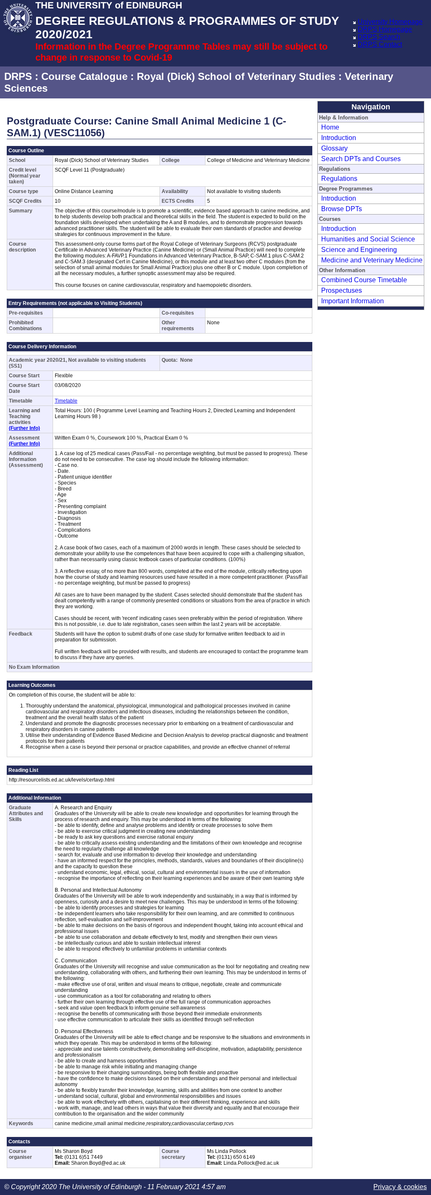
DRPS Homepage (385, 29)
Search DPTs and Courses (361, 158)
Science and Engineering (359, 249)
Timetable (66, 401)
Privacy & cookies (400, 1186)
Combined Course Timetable (364, 280)
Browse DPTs (341, 208)
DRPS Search (379, 36)
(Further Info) (24, 428)
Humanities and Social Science (368, 239)
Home (330, 127)
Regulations (339, 178)
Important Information (352, 301)
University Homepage (390, 21)
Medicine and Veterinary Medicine (372, 260)
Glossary (334, 148)
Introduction (338, 137)
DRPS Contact (380, 44)
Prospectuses (341, 290)
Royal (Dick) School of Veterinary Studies (236, 76)
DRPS (18, 76)
